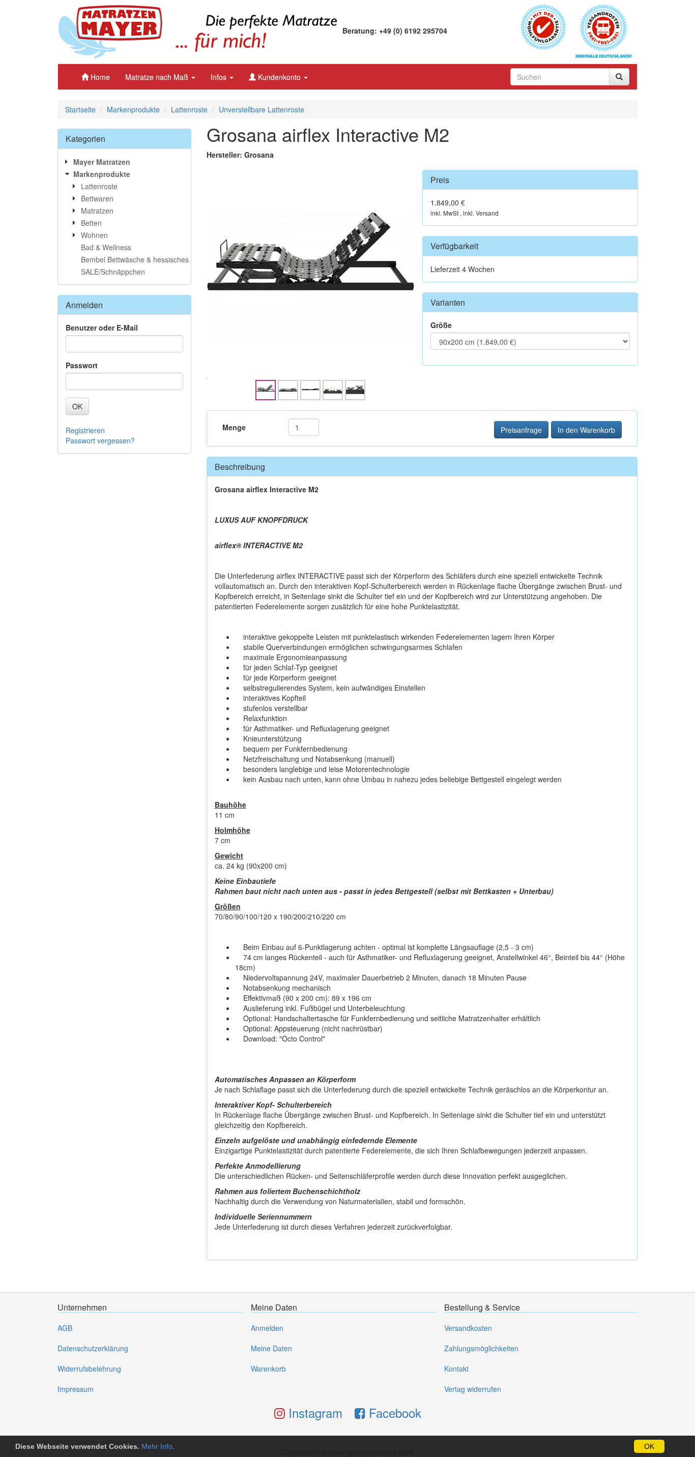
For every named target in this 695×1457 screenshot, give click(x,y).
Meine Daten (271, 1348)
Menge (234, 427)
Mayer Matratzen (101, 161)
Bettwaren (97, 198)
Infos (219, 77)
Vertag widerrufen (472, 1389)
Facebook (393, 1412)
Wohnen (94, 235)
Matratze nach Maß (157, 77)
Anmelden (267, 1328)
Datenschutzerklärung (92, 1348)
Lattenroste (189, 109)
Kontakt (456, 1368)
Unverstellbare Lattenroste (261, 109)
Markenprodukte (133, 109)
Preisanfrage (521, 430)
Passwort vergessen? (100, 440)
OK (649, 1446)
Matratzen (97, 210)
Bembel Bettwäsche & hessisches (135, 259)
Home (99, 77)
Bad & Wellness (106, 247)
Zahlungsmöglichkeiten (481, 1348)
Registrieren (85, 430)
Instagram (313, 1412)
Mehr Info (156, 1446)
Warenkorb (268, 1368)
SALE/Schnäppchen (113, 271)
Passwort (82, 365)
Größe (441, 325)
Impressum (75, 1389)
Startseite (80, 109)
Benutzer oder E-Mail (102, 327)
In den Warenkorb (586, 430)
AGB (64, 1328)
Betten (91, 222)
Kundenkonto (279, 77)
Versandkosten (468, 1328)
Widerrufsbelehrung (89, 1368)
